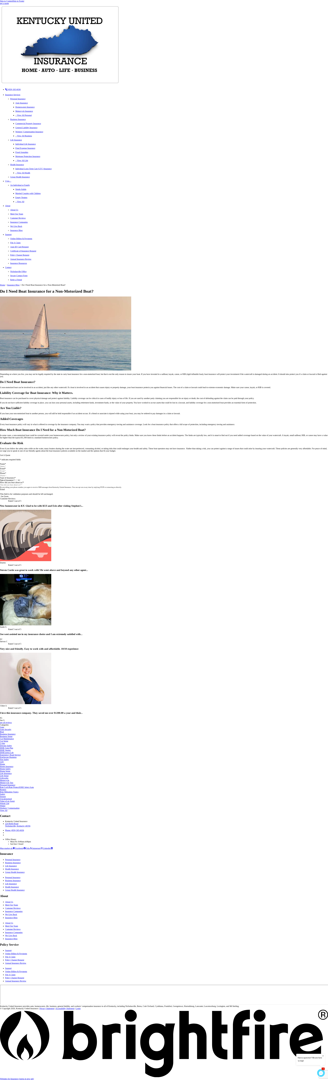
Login (78, 1008)
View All (3, 810)
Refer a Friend (16, 280)
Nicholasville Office (18, 271)
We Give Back (16, 226)
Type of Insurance (8, 478)
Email (3, 468)
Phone (3, 473)
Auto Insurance (21, 103)
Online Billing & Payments (21, 239)
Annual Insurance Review (20, 259)
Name (3, 464)
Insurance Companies (19, 222)
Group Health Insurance (20, 177)
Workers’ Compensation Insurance (29, 132)
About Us (14, 210)
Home (2, 285)
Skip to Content (6, 1)
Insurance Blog (16, 230)
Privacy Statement (47, 1008)
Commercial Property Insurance (28, 123)
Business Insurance (18, 119)
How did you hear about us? (12, 482)
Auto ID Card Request (19, 247)
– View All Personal (23, 115)
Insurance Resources (18, 263)
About (7, 206)
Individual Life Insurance (25, 144)
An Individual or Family (20, 185)
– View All (19, 202)
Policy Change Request (19, 255)
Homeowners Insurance (25, 107)
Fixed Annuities (21, 152)
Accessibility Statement (64, 1008)
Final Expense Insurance (25, 148)
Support (8, 234)
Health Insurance (17, 165)
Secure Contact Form (18, 276)
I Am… (8, 181)
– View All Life (21, 160)
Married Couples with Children (28, 193)
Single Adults (20, 189)
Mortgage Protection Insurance (27, 156)
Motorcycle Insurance (24, 111)
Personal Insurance (17, 99)
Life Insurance (16, 140)
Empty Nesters (21, 197)
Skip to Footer (18, 1)
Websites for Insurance (17, 1079)
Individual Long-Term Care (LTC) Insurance (33, 169)
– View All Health (22, 173)
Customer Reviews (18, 218)
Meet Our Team (16, 214)
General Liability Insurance (26, 128)
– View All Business (23, 136)
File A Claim (15, 243)
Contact (8, 267)
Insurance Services (12, 95)
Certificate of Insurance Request (23, 251)
